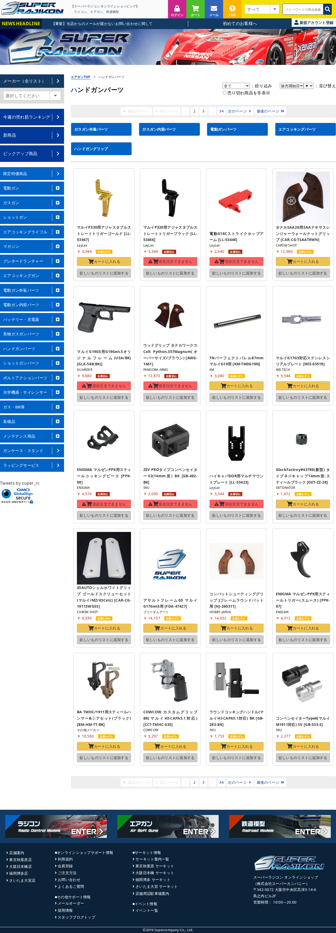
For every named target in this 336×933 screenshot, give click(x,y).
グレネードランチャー (23, 261)
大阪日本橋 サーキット (154, 872)
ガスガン (11, 202)
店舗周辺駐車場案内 (152, 893)
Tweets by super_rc (20, 483)
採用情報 (65, 910)
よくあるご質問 (71, 886)
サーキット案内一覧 (152, 859)
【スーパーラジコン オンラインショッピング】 (105, 6)
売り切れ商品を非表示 (248, 93)
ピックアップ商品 (20, 153)
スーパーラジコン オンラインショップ (285, 877)
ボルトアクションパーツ (25, 377)
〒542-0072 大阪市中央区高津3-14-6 (284, 889)
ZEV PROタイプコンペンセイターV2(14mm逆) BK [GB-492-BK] (170, 476)
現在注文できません (175, 261)
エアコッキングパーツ (297, 129)
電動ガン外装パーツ (21, 290)
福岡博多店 (18, 873)
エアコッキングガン (21, 275)
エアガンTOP (81, 77)
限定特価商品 (15, 173)
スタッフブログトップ (76, 917)
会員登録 (65, 865)
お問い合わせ (69, 879)
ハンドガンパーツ (19, 348)
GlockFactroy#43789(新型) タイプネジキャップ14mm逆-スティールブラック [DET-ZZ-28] (303, 476)
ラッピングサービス (21, 465)
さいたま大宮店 (22, 880)
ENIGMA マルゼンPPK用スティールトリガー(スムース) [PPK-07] (303, 600)
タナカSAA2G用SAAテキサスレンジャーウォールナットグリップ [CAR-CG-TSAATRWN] (303, 233)
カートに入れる (107, 261)
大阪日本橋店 (20, 866)
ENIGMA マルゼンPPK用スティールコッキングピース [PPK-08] (104, 476)
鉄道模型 (112, 11)
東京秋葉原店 (20, 859)
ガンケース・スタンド (23, 450)
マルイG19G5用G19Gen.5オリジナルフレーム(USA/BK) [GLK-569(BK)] (104, 358)
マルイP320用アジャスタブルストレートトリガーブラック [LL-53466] (170, 233)
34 (221, 111)
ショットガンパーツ (21, 363)
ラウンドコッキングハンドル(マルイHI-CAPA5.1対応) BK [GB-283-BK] (236, 718)
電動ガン (11, 188)
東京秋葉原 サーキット (154, 865)
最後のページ (268, 111)
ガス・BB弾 (14, 406)
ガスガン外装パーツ (91, 129)
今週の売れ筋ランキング (26, 117)
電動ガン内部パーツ (21, 304)
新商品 (9, 135)
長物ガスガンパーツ (21, 333)
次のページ (238, 111)
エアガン (96, 11)
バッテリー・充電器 (21, 319)
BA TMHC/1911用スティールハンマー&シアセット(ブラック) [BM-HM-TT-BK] (104, 718)
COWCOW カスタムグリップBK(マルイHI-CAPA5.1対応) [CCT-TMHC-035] (171, 718)
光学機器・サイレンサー (25, 392)
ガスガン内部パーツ (159, 129)
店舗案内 (16, 852)
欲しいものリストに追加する (104, 272)
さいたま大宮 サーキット (156, 886)
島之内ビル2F (264, 895)
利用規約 (65, 859)
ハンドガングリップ (91, 148)
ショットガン (15, 217)
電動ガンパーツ (223, 129)
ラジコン (80, 11)
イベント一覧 (146, 910)
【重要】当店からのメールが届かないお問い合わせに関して (88, 23)
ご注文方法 (67, 872)
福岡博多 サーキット (152, 879)
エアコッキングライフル (25, 231)
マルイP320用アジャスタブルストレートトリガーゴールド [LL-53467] (104, 233)
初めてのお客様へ (240, 23)
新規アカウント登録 (315, 22)
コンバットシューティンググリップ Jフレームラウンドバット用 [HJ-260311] (236, 600)
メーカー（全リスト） (24, 81)
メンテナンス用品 (19, 436)
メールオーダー (71, 903)
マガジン (11, 246)
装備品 (9, 421)
